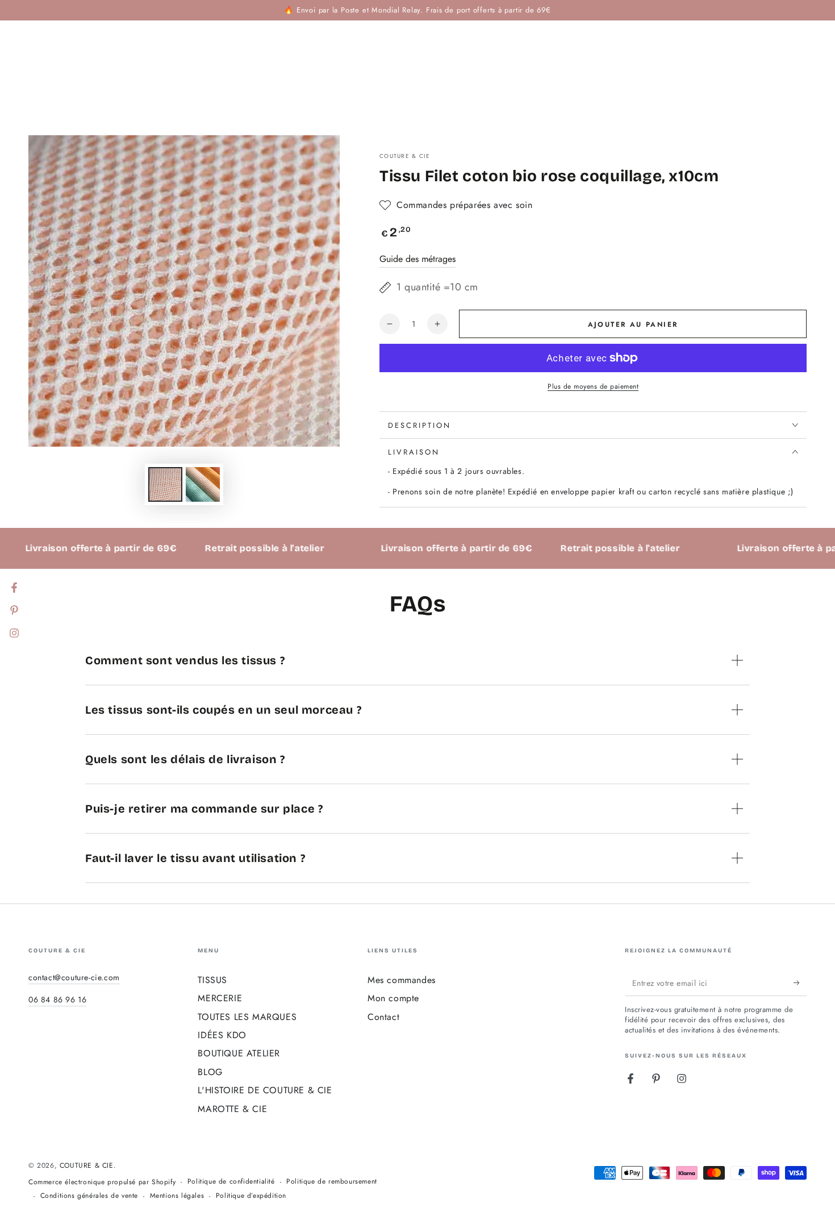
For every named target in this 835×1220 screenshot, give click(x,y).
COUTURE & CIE (404, 156)
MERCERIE (220, 998)
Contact (383, 1016)
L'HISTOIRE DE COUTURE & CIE (265, 1090)
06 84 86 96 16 (57, 999)
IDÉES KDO (222, 1035)
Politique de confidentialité (231, 1181)
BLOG (210, 1072)
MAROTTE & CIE (232, 1108)
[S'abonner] (800, 983)
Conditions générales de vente (89, 1196)
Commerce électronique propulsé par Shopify (102, 1182)
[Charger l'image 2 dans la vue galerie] (203, 484)
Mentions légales (177, 1196)
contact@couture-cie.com (74, 977)
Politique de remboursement (331, 1181)
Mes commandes (402, 979)
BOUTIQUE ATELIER (239, 1053)
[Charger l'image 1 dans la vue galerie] (165, 484)
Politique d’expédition (251, 1196)
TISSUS (212, 979)
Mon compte (393, 998)
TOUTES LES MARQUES (247, 1016)
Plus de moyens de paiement (593, 386)
